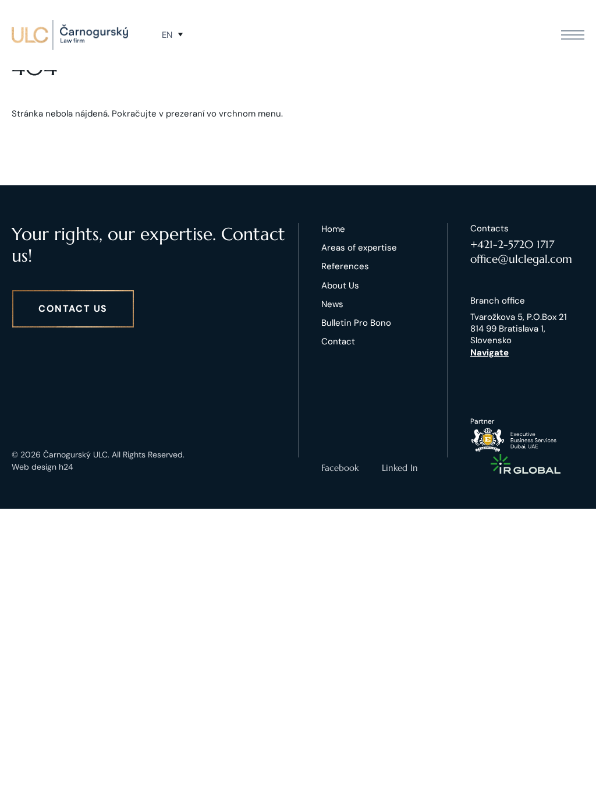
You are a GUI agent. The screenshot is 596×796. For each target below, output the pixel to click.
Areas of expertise (359, 247)
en (167, 35)
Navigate (489, 352)
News (332, 304)
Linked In (400, 467)
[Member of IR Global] (525, 464)
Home (333, 229)
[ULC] (70, 35)
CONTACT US (73, 308)
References (345, 266)
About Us (340, 285)
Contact (338, 341)
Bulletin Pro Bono (356, 323)
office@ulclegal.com (521, 259)
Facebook (340, 467)
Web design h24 (42, 467)
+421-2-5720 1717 (512, 244)
